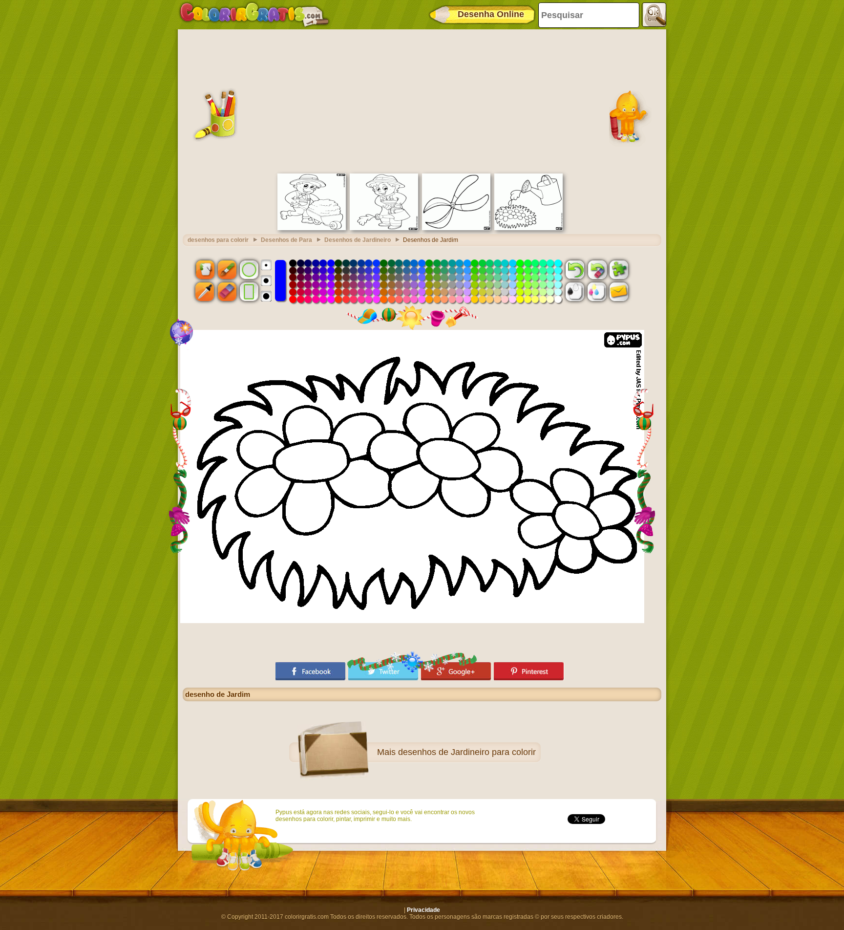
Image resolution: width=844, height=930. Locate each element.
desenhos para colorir (218, 240)
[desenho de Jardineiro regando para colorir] (384, 228)
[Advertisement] (422, 100)
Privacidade (423, 910)
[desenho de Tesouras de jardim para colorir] (456, 228)
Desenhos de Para (286, 240)
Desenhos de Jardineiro (357, 240)
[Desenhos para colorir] (254, 14)
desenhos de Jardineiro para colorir (467, 752)
